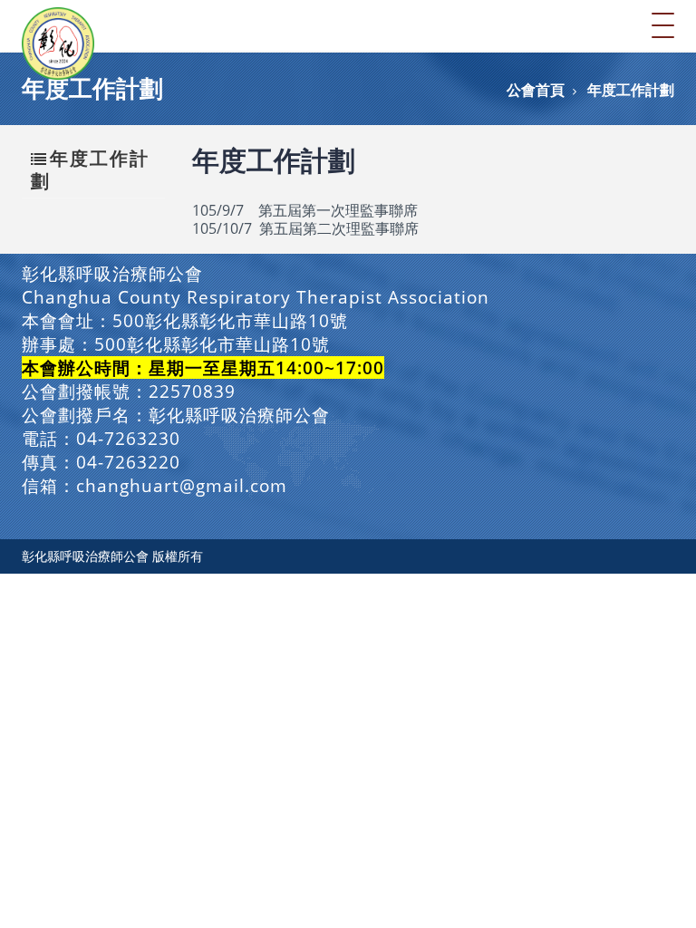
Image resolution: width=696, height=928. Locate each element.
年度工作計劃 (630, 90)
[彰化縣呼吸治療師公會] (58, 25)
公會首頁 (536, 90)
